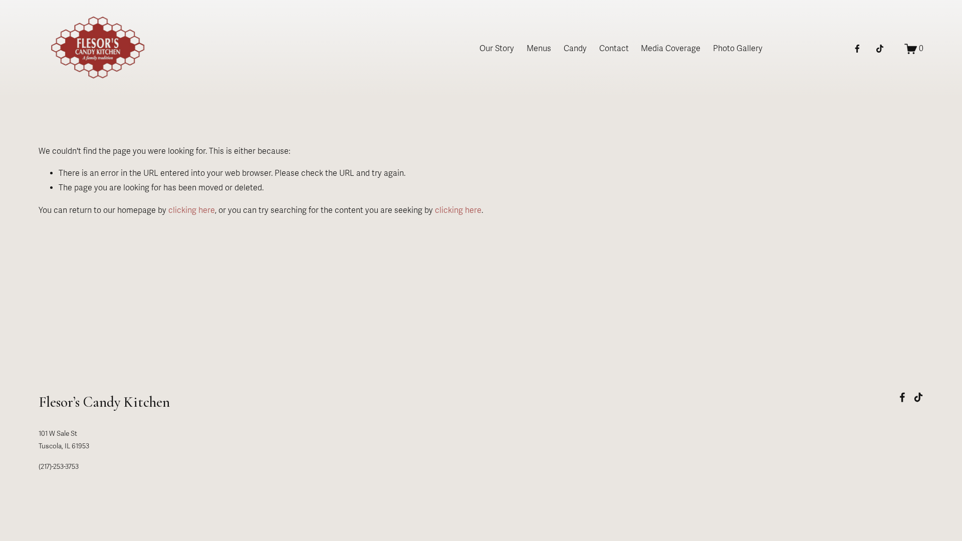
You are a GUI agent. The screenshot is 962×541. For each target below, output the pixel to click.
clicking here (191, 210)
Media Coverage (670, 49)
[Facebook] (857, 49)
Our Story (496, 49)
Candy (575, 49)
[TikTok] (880, 49)
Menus (539, 49)
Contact (614, 49)
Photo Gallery (738, 49)
